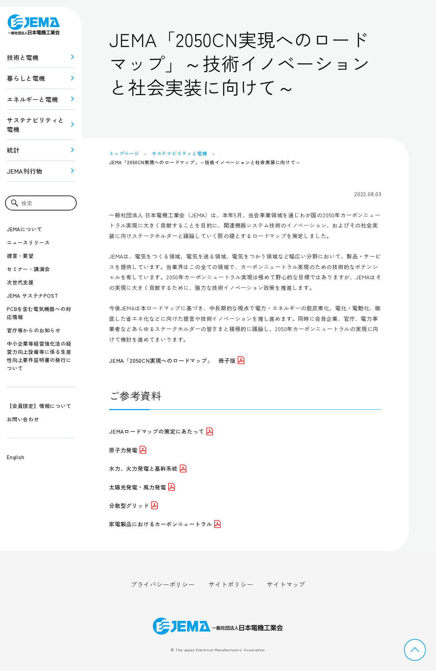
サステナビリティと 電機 (35, 124)
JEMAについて (24, 229)
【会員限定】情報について (39, 405)
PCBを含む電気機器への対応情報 (39, 313)
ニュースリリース (28, 242)
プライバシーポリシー (163, 584)
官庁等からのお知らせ (34, 330)
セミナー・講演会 (28, 268)
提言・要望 (20, 255)
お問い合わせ (23, 419)
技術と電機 (23, 57)
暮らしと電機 (26, 78)
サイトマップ (286, 584)
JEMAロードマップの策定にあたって (156, 431)
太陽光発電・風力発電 (137, 487)
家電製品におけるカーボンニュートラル (160, 524)
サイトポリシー (230, 584)
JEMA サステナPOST (32, 295)
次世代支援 (20, 282)
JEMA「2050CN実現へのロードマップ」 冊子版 (172, 360)
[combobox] (41, 203)
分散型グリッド (129, 505)
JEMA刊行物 (25, 171)
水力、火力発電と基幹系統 (143, 468)
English (16, 457)
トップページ (124, 153)
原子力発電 (123, 450)
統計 (13, 149)
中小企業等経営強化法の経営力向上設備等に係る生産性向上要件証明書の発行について (39, 356)
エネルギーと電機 (32, 99)
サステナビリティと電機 (179, 153)
